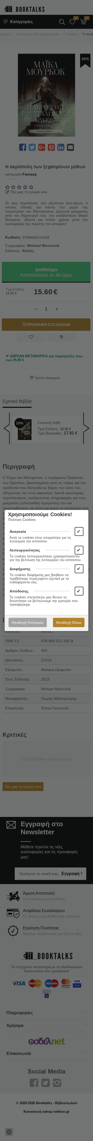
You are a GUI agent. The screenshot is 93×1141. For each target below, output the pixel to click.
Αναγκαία (18, 531)
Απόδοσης (19, 591)
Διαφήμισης (20, 569)
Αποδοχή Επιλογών (28, 622)
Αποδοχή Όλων (68, 622)
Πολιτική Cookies (22, 519)
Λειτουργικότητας (25, 550)
